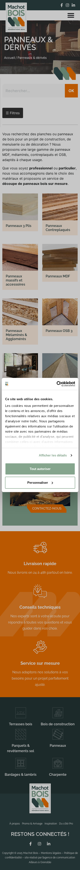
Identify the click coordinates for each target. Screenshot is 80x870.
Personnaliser (37, 482)
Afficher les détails (53, 455)
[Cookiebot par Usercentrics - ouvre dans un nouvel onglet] (57, 384)
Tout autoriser (40, 469)
